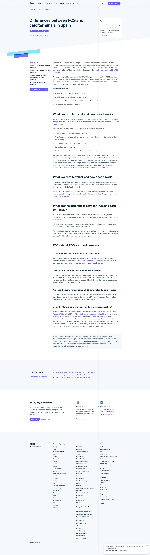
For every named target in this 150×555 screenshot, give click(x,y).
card (108, 137)
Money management (82, 471)
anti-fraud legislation (85, 155)
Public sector (80, 500)
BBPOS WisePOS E (76, 314)
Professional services (82, 498)
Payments (47, 9)
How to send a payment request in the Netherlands (71, 375)
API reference (80, 526)
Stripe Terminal (88, 160)
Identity (55, 476)
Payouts (55, 493)
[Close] (147, 546)
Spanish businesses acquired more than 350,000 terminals (81, 65)
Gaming (78, 485)
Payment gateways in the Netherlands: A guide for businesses (75, 372)
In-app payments (81, 466)
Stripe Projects (80, 535)
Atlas (54, 449)
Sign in (103, 3)
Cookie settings (104, 471)
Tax (54, 502)
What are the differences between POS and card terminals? (38, 77)
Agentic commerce (82, 451)
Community (103, 454)
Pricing (78, 3)
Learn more (103, 35)
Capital (55, 456)
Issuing (55, 481)
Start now (34, 419)
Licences (102, 466)
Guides (102, 447)
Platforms (79, 473)
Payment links (57, 488)
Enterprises (79, 447)
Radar (54, 495)
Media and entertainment (84, 493)
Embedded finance (82, 459)
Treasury (55, 507)
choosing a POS (95, 158)
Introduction (34, 62)
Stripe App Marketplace (83, 511)
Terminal (55, 505)
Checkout (56, 459)
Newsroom (103, 485)
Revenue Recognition (59, 498)
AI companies (80, 478)
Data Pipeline (57, 468)
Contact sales (113, 3)
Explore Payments (82, 419)
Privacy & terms (104, 459)
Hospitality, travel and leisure (85, 488)
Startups (79, 449)
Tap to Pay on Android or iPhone (89, 260)
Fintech (78, 483)
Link (54, 483)
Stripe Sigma (57, 500)
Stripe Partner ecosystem (84, 514)
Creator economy (81, 481)
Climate (55, 461)
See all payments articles (38, 376)
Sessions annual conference (108, 456)
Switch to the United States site (116, 551)
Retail (78, 502)
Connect (55, 464)
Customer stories (105, 449)
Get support (103, 497)
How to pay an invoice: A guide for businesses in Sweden (73, 377)
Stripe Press (103, 487)
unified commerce (92, 167)
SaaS (77, 476)
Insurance (79, 490)
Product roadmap (105, 480)
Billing (54, 454)
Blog (101, 451)
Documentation (81, 523)
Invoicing (55, 478)
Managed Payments (59, 485)
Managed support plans (107, 499)
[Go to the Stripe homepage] (32, 444)
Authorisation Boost (59, 451)
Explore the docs (105, 414)
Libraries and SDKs (82, 533)
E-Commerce (80, 456)
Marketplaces (80, 468)
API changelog (80, 531)
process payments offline (96, 314)
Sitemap (102, 468)
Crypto (55, 466)
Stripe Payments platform (62, 165)
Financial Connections (59, 473)
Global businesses (81, 464)
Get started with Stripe (38, 31)
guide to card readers (61, 196)
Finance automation (82, 461)
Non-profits (79, 495)
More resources (35, 9)
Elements (56, 471)
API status (79, 528)
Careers (102, 482)
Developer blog (81, 538)
